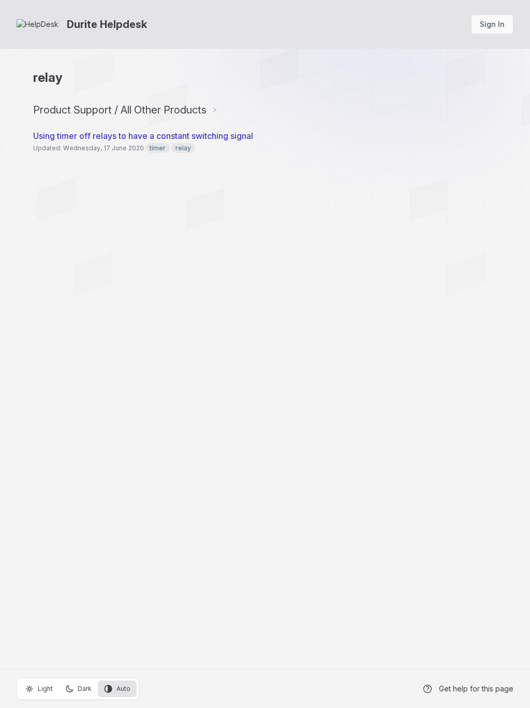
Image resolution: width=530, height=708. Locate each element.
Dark (85, 688)
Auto (123, 688)
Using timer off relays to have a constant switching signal (143, 136)
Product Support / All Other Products (120, 110)
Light (45, 688)
